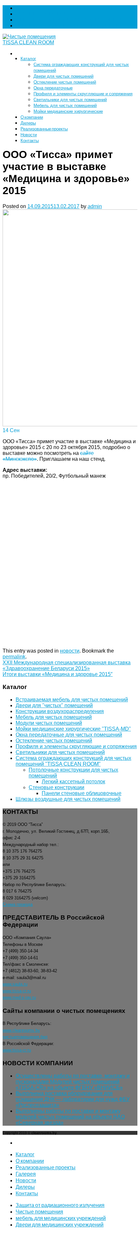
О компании (32, 117)
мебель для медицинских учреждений (69, 19)
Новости (29, 134)
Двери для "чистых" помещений (54, 705)
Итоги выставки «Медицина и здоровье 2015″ (58, 674)
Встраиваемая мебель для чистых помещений (72, 699)
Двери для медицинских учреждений (67, 25)
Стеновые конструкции (56, 787)
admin (95, 206)
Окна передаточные (53, 88)
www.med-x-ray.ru (19, 997)
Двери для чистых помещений (63, 76)
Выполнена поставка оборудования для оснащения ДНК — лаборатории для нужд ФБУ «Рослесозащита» (73, 1099)
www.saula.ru (15, 984)
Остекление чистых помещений (65, 82)
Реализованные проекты (44, 128)
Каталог (28, 58)
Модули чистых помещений (49, 723)
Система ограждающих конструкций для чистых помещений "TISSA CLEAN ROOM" (73, 761)
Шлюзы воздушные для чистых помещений (68, 799)
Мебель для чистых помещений (65, 105)
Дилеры (28, 123)
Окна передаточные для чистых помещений (69, 734)
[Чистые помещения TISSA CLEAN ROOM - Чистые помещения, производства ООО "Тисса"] (34, 42)
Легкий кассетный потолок (73, 781)
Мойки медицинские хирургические (68, 111)
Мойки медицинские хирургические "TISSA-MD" (73, 729)
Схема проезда (18, 904)
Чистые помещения (43, 14)
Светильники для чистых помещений (70, 99)
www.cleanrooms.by (21, 1030)
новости (69, 651)
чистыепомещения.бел (25, 1036)
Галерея (26, 1174)
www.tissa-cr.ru (17, 990)
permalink (14, 656)
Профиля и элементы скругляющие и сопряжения (83, 93)
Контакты (30, 140)
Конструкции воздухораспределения (60, 711)
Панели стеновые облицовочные (81, 793)
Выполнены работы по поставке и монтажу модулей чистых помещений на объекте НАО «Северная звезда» (70, 1116)
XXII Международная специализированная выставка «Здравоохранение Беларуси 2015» (67, 665)
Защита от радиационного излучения (69, 8)
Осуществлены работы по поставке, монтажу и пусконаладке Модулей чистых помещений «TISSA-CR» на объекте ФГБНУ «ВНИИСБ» (73, 1081)
